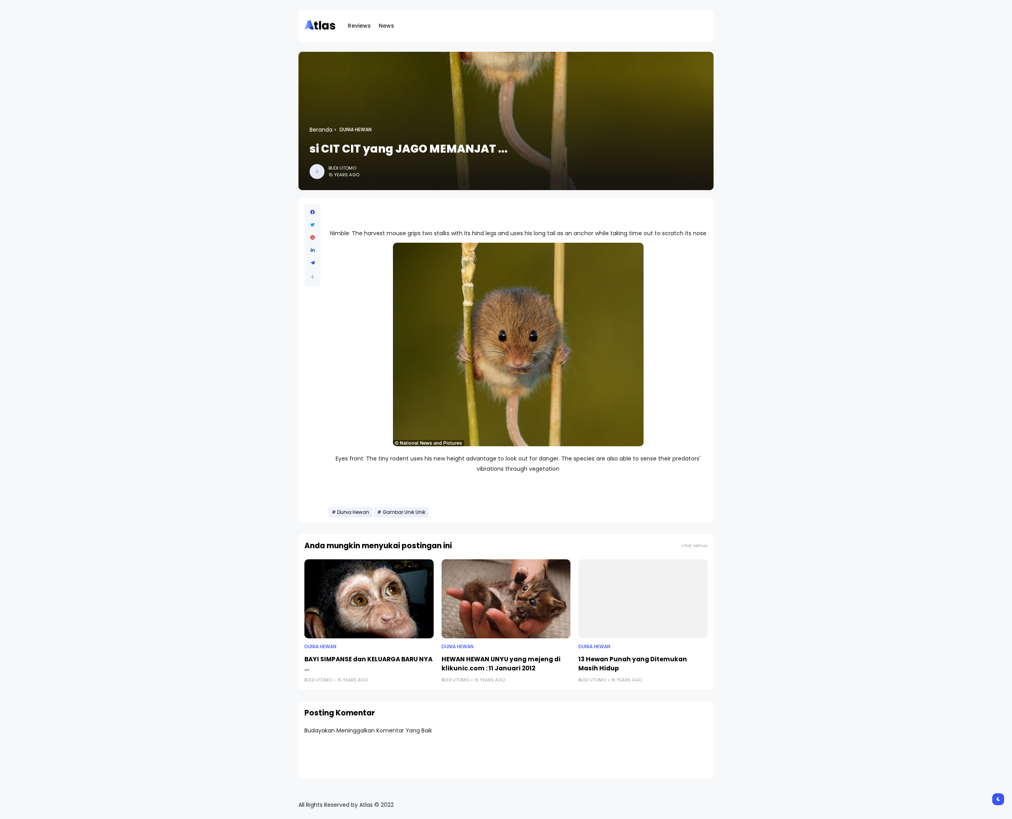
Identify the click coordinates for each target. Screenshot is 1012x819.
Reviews (359, 26)
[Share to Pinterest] (312, 237)
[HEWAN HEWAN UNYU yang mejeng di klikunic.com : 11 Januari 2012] (506, 598)
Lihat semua (695, 546)
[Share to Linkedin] (312, 250)
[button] (312, 277)
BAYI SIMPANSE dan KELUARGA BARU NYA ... (368, 663)
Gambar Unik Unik (404, 512)
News (386, 26)
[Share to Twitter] (312, 225)
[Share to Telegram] (312, 262)
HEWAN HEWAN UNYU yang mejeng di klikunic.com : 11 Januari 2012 (501, 663)
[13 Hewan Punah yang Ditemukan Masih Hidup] (643, 598)
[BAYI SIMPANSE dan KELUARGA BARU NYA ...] (369, 598)
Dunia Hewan (356, 129)
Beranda (321, 130)
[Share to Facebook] (312, 212)
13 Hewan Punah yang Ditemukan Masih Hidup (632, 663)
